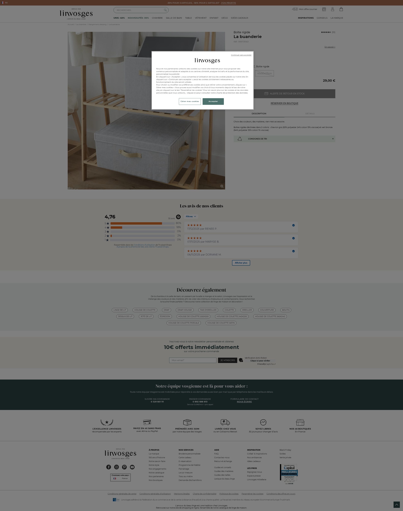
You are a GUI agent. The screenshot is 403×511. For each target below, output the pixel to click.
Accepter (213, 101)
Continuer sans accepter (241, 55)
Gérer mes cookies (190, 101)
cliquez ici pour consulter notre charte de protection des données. (217, 93)
